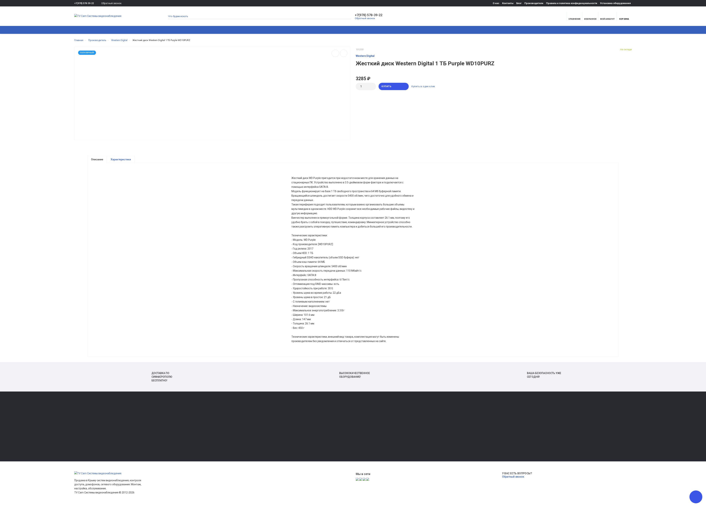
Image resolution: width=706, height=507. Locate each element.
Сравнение (80, 418)
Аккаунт (78, 413)
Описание (97, 159)
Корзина (624, 19)
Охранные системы (173, 30)
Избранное (80, 423)
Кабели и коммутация (277, 30)
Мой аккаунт (607, 19)
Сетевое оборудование (240, 30)
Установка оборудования (615, 3)
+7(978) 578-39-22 (84, 3)
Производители (533, 3)
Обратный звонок (111, 3)
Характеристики (121, 159)
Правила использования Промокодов (320, 439)
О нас (496, 3)
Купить (386, 86)
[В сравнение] (335, 53)
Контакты (508, 3)
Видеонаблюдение (116, 30)
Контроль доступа (206, 30)
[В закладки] (343, 53)
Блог (519, 3)
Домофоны (144, 30)
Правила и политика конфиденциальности (571, 3)
